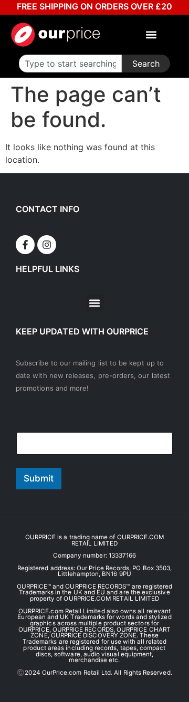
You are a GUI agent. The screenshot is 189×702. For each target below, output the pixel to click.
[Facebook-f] (25, 244)
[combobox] (70, 63)
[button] (151, 35)
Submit (39, 478)
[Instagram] (46, 244)
